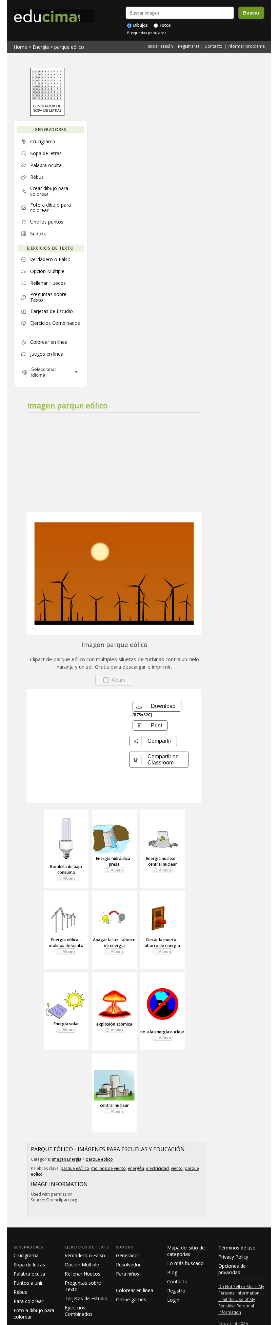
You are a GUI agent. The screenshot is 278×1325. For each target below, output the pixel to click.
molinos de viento (108, 1168)
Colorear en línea (134, 1290)
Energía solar (66, 1024)
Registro (176, 1290)
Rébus (20, 1292)
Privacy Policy (233, 1257)
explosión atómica (114, 1024)
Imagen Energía (66, 1159)
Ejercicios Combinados (79, 1310)
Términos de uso (237, 1247)
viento (177, 1168)
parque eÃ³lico (75, 1168)
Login (173, 1300)
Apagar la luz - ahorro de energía (114, 942)
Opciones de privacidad (232, 1269)
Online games (131, 1299)
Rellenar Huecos (82, 1273)
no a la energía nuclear (162, 1032)
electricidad (157, 1168)
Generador (127, 1255)
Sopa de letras (29, 1264)
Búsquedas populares (146, 32)
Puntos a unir (28, 1283)
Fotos (165, 25)
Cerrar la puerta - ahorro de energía (162, 942)
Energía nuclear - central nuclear (162, 861)
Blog (172, 1272)
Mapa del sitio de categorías (186, 1250)
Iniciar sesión (160, 46)
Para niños (127, 1273)
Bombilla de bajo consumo (66, 869)
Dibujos (140, 25)
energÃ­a (136, 1168)
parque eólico (69, 47)
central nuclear (114, 1105)
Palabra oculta (29, 1273)
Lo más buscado (185, 1263)
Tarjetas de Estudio (86, 1298)
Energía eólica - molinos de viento (66, 942)
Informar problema (246, 46)
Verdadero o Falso (85, 1255)
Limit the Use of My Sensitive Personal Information (236, 1306)
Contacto (213, 46)
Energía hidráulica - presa (114, 861)
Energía (41, 47)
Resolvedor (128, 1264)
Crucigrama (26, 1255)
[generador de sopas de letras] (47, 114)
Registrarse (189, 46)
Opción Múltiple (82, 1264)
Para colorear (28, 1301)
